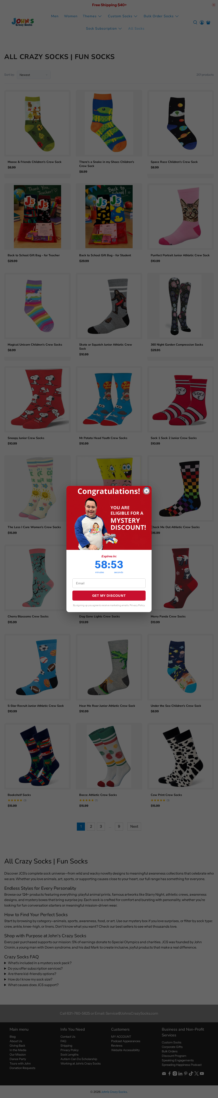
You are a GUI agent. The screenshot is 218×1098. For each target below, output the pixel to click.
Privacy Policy (137, 605)
